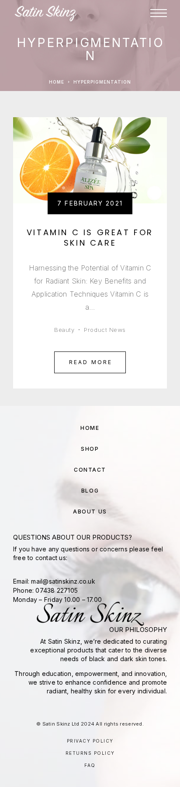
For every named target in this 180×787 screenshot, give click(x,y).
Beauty (64, 329)
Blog (90, 490)
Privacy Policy (90, 740)
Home (56, 81)
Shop (90, 449)
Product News (104, 329)
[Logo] (45, 13)
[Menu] (158, 13)
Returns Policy (90, 753)
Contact (90, 469)
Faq (90, 765)
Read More (91, 362)
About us (90, 511)
